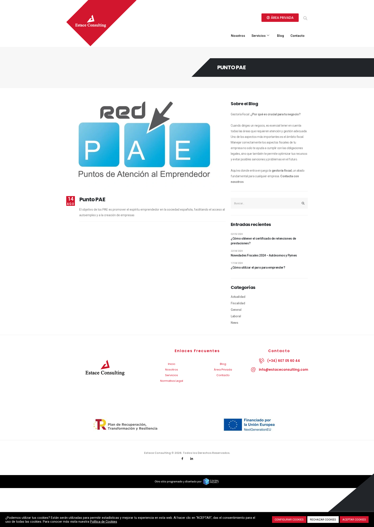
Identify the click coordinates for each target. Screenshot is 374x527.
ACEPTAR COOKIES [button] (354, 519)
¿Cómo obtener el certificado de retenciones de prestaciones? (263, 241)
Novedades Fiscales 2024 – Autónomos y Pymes (264, 255)
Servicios (258, 36)
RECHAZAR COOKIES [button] (323, 519)
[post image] (146, 145)
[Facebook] (182, 459)
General (236, 309)
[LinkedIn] (192, 459)
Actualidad (238, 296)
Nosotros (238, 36)
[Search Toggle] (305, 18)
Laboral (236, 316)
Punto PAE (92, 199)
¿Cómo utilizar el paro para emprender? (258, 267)
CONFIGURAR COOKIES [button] (289, 519)
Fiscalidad (238, 303)
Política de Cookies (103, 522)
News (234, 322)
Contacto (297, 36)
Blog (280, 36)
